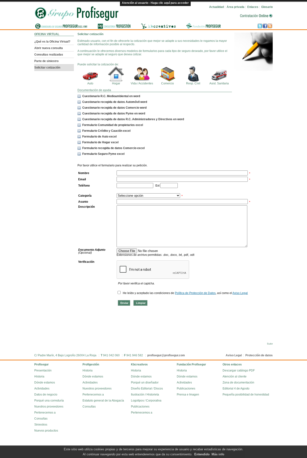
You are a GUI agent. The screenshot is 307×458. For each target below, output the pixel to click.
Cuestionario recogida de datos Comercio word (114, 107)
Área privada (235, 7)
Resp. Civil (193, 83)
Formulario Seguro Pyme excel (103, 154)
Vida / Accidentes (142, 83)
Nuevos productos (46, 430)
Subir (270, 343)
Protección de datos (259, 355)
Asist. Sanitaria (219, 83)
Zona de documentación (238, 382)
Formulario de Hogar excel (100, 142)
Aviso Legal (234, 355)
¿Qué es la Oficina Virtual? (52, 41)
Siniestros (40, 424)
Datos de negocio (45, 394)
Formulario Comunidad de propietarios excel (112, 125)
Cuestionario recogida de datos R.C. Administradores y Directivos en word (133, 119)
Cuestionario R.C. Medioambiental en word (111, 96)
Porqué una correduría (49, 400)
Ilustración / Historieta (145, 394)
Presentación (43, 370)
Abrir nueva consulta (48, 48)
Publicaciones (140, 406)
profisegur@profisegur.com (166, 355)
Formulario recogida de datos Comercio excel (113, 148)
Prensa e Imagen (188, 394)
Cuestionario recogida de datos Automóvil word (114, 102)
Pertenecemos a (45, 412)
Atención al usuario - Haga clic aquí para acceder (155, 3)
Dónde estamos (44, 382)
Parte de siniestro (46, 61)
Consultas (40, 418)
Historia (39, 376)
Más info (218, 454)
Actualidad (216, 7)
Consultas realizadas (48, 54)
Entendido (202, 454)
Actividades (41, 388)
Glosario (267, 7)
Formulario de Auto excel (99, 136)
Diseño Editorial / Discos (147, 388)
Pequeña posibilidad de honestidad (246, 394)
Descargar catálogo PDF (239, 370)
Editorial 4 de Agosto (236, 388)
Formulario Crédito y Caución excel (106, 130)
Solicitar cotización (47, 67)
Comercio (167, 83)
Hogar (116, 83)
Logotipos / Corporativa (146, 400)
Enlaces (252, 7)
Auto (90, 83)
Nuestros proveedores (48, 406)
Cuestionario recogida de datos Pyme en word (113, 113)
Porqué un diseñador (145, 382)
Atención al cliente (235, 376)
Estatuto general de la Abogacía (103, 400)
